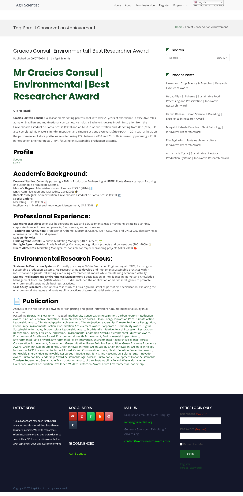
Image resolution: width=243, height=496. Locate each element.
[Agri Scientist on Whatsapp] (91, 416)
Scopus (17, 159)
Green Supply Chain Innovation (110, 346)
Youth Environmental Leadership (123, 364)
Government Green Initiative (67, 343)
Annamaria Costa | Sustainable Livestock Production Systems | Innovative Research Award (197, 156)
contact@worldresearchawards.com (147, 441)
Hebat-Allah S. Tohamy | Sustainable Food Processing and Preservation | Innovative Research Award (193, 101)
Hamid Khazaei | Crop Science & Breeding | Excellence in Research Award (194, 116)
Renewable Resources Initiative (65, 353)
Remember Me (193, 444)
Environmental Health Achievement (78, 336)
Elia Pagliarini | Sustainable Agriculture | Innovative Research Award (192, 142)
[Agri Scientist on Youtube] (73, 416)
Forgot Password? (191, 467)
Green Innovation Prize (74, 346)
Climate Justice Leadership (98, 322)
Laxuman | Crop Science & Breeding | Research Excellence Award (196, 85)
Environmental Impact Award (121, 336)
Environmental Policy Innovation (71, 339)
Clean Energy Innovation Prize (115, 319)
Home (117, 5)
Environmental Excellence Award (34, 336)
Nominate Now (145, 5)
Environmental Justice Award (31, 339)
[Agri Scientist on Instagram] (82, 416)
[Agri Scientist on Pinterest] (109, 416)
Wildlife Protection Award (84, 364)
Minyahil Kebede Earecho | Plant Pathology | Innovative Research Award (194, 129)
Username (193, 414)
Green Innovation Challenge (40, 346)
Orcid (16, 163)
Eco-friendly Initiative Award (105, 329)
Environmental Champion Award (87, 333)
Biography (33, 315)
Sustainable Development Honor (118, 357)
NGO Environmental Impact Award (50, 350)
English (201, 2)
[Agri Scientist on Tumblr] (73, 425)
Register (164, 5)
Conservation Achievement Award (78, 326)
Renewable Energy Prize (28, 353)
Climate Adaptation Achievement (59, 322)
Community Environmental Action (34, 326)
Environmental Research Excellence (116, 339)
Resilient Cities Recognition (103, 353)
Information (199, 5)
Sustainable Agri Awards (80, 357)
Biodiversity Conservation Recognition (92, 315)
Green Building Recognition (103, 343)
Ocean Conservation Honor (90, 350)
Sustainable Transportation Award (62, 360)
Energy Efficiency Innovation (47, 333)
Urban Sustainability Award (103, 360)
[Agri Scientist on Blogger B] (100, 416)
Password (193, 429)
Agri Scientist (27, 5)
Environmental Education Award (129, 333)
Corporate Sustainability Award (121, 326)
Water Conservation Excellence (47, 364)
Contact (219, 5)
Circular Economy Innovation (41, 319)
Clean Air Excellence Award (78, 319)
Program (178, 5)
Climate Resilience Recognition (135, 322)
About (129, 5)
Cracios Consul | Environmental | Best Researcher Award (81, 50)
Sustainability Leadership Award (43, 357)
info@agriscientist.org (138, 422)
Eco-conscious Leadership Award (64, 329)
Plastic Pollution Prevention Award (130, 350)
